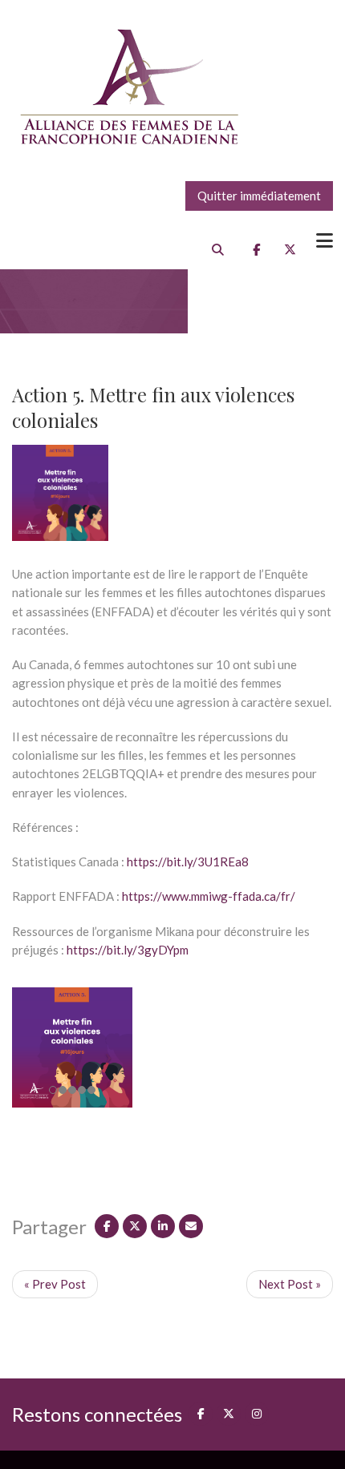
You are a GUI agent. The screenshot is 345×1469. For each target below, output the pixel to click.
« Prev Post (55, 1284)
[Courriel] (191, 1226)
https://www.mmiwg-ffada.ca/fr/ (208, 896)
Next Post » (289, 1284)
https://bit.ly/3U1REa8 (188, 861)
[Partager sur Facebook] (107, 1226)
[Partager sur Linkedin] (163, 1226)
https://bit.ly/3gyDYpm (128, 949)
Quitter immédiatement (259, 195)
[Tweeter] (135, 1226)
